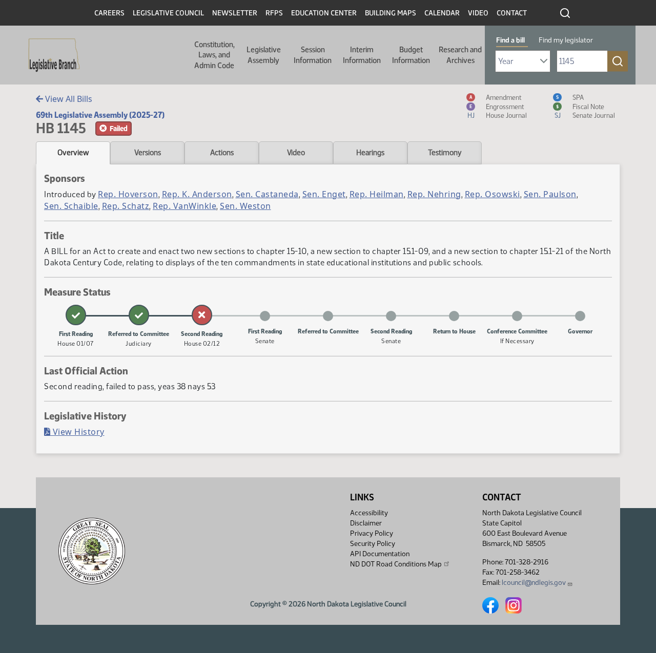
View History (77, 431)
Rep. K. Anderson (197, 194)
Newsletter (234, 13)
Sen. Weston (245, 206)
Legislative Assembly (264, 55)
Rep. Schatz (126, 206)
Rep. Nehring (434, 194)
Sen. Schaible (71, 206)
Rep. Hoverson (128, 194)
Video (478, 13)
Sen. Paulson (550, 194)
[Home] (50, 55)
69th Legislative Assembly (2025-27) (100, 115)
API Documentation (379, 554)
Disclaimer (366, 523)
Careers (109, 13)
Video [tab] (296, 152)
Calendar (442, 13)
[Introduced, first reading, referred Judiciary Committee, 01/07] (76, 315)
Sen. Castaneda (267, 194)
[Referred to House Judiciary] (139, 315)
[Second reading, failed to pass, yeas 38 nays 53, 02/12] (202, 315)
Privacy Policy (371, 533)
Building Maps (390, 13)
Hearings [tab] (370, 152)
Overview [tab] (73, 152)
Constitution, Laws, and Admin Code (214, 55)
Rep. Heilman (377, 194)
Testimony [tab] (445, 152)
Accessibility (369, 513)
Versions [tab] (147, 152)
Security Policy (372, 543)
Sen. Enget (324, 194)
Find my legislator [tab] (566, 40)
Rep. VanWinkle (184, 206)
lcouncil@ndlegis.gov (534, 582)
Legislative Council (168, 13)
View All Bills (67, 98)
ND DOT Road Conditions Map (396, 564)
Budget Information (411, 55)
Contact (512, 13)
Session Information (313, 55)
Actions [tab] (222, 152)
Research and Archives (460, 55)
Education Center (324, 13)
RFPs (274, 13)
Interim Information (362, 55)
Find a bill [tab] (510, 40)
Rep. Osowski (492, 194)
